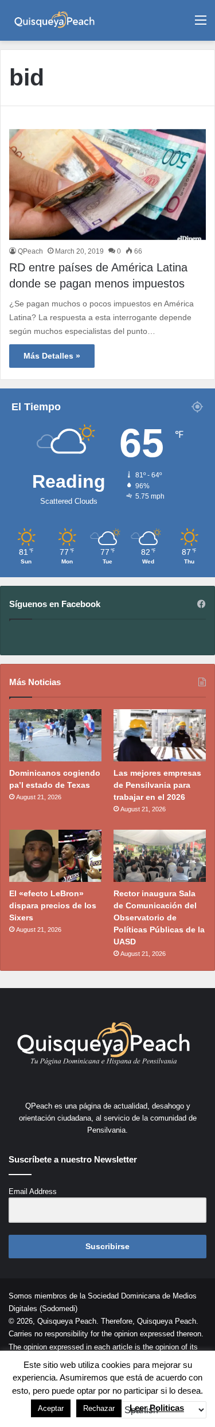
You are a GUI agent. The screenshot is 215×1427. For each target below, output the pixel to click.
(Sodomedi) (58, 1308)
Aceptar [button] (51, 1408)
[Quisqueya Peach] (54, 20)
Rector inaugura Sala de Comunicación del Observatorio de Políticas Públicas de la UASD (159, 917)
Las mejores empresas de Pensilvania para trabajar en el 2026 (157, 785)
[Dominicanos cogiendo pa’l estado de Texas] (55, 735)
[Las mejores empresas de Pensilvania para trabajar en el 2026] (160, 735)
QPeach (30, 251)
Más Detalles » (52, 355)
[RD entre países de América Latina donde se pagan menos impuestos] (107, 184)
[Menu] (200, 24)
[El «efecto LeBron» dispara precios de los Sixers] (55, 856)
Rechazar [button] (99, 1408)
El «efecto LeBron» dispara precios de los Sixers (52, 905)
